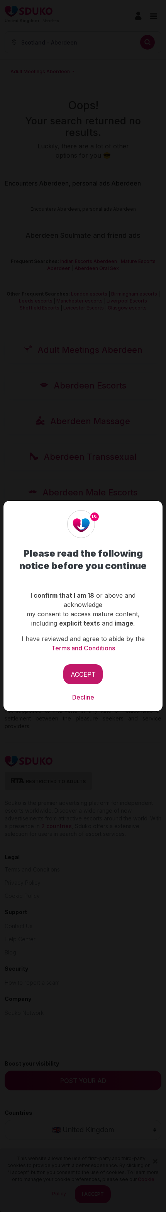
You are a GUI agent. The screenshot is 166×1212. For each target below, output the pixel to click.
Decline (83, 697)
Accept (83, 674)
